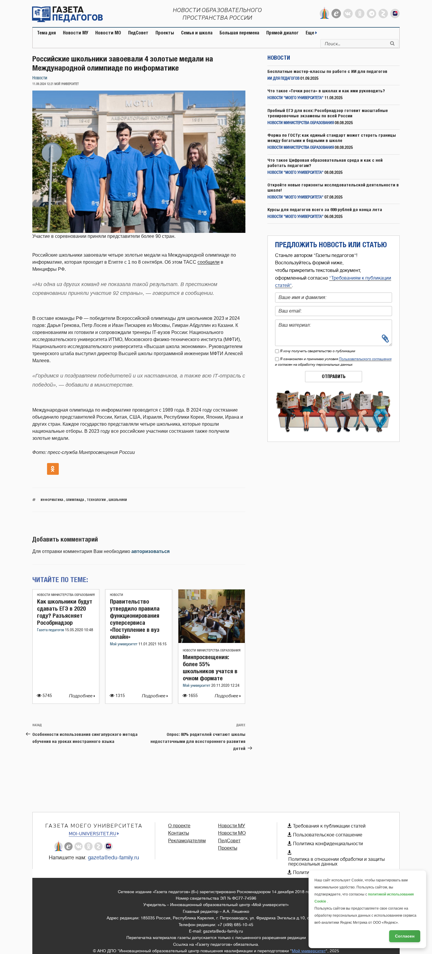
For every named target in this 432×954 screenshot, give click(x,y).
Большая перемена (239, 33)
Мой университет (124, 644)
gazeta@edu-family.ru (113, 858)
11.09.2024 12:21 (42, 84)
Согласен (404, 936)
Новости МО (108, 33)
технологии (96, 500)
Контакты (178, 833)
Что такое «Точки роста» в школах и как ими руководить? (326, 90)
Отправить (334, 376)
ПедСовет (138, 33)
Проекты (164, 33)
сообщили (208, 262)
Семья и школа (196, 33)
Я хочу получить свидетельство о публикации (317, 351)
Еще (310, 33)
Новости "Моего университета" (295, 98)
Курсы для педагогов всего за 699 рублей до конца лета (324, 209)
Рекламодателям (187, 840)
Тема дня (46, 33)
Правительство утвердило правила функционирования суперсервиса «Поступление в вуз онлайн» (135, 619)
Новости (39, 78)
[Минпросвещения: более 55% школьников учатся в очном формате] (211, 641)
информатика (52, 500)
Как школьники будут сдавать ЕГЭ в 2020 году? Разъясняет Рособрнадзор (64, 612)
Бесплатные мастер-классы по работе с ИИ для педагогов (327, 71)
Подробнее (81, 696)
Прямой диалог (282, 33)
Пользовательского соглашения (365, 359)
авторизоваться (150, 551)
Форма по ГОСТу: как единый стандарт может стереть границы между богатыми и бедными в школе (331, 138)
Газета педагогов (51, 630)
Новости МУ (75, 33)
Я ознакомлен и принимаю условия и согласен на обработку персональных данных (333, 362)
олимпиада (75, 500)
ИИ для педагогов (283, 79)
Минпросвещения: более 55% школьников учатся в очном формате (210, 667)
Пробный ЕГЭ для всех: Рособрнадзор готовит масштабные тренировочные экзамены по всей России (327, 113)
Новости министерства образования (66, 595)
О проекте (179, 825)
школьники (117, 500)
